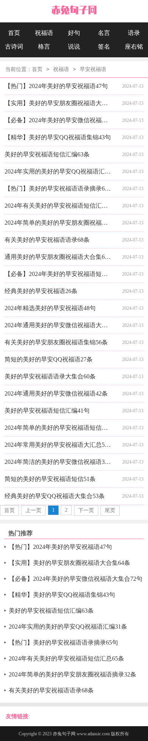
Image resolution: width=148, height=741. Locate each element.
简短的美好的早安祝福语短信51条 (50, 479)
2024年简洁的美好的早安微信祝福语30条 (58, 462)
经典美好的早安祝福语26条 (41, 291)
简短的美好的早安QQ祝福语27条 (49, 359)
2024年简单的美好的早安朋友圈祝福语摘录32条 (58, 222)
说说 (74, 46)
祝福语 (44, 33)
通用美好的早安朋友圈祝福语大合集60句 (58, 257)
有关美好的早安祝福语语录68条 (47, 239)
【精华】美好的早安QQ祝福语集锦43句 (58, 137)
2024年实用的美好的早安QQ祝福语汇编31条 (58, 171)
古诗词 (14, 46)
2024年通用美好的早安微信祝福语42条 (56, 393)
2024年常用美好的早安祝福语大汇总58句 (58, 444)
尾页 (110, 510)
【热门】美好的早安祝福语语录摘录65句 (58, 188)
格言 (44, 46)
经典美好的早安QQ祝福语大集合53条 (55, 496)
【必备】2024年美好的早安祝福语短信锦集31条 (58, 274)
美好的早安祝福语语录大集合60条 (50, 376)
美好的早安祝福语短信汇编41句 (47, 410)
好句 (74, 33)
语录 (134, 33)
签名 (104, 46)
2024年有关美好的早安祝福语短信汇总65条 (58, 205)
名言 (104, 33)
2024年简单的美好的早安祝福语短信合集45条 (58, 427)
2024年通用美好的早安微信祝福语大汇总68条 (58, 325)
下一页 (86, 510)
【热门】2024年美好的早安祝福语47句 (56, 86)
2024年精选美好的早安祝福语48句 (50, 308)
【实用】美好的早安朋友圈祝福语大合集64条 (58, 103)
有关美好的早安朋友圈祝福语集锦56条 (56, 342)
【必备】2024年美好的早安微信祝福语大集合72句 (58, 120)
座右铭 (134, 46)
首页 (14, 33)
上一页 (33, 510)
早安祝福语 (93, 69)
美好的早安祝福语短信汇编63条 (47, 154)
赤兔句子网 (64, 733)
